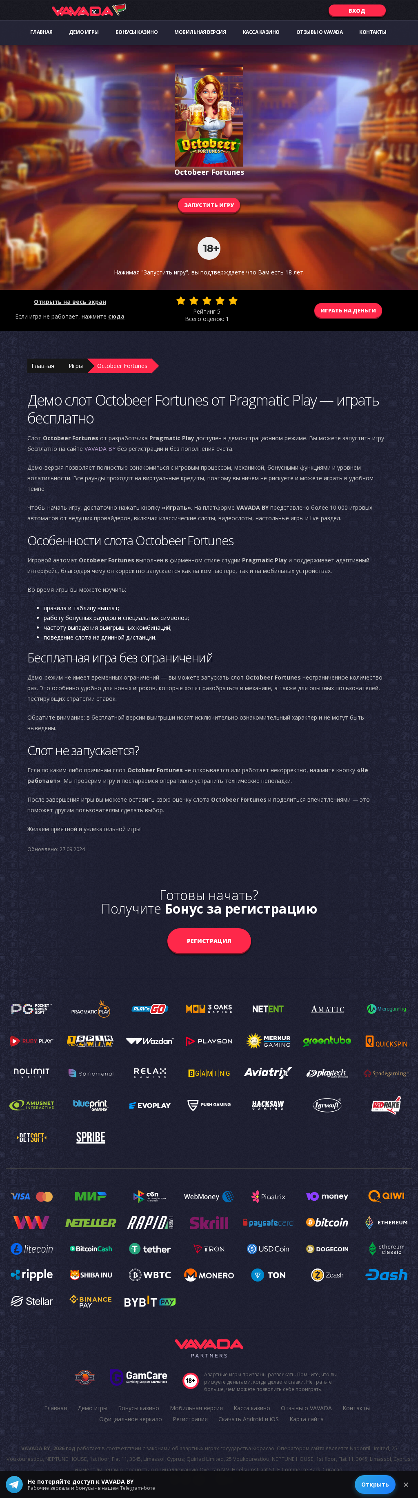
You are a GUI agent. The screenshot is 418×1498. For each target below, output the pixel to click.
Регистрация (209, 941)
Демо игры (84, 32)
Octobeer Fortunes (122, 366)
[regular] (206, 300)
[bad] (180, 300)
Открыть (375, 1484)
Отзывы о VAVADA (319, 32)
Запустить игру (209, 205)
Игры (76, 366)
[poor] (193, 300)
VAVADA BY (100, 449)
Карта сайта (306, 1419)
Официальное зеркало (130, 1419)
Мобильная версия (200, 32)
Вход (357, 10)
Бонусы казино (137, 32)
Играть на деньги (348, 310)
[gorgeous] (233, 300)
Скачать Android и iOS (248, 1419)
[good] (220, 300)
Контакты (372, 32)
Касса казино (261, 32)
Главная (41, 32)
